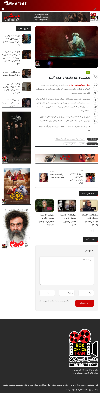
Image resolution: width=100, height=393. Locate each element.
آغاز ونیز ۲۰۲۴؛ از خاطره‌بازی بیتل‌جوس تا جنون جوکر (76, 178)
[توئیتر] (95, 92)
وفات (93, 209)
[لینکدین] (95, 121)
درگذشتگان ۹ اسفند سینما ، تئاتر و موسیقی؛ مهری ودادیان (90, 219)
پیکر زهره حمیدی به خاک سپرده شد (57, 176)
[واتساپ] (95, 114)
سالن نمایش (69, 144)
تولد (49, 209)
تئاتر (88, 72)
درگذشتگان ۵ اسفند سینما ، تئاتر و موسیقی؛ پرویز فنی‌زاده (68, 219)
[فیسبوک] (95, 99)
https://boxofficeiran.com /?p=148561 (70, 139)
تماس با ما (94, 376)
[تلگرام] (95, 106)
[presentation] (91, 230)
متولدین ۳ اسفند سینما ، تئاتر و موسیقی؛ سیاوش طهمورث (46, 219)
